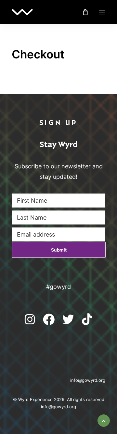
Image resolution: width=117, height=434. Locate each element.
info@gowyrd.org (58, 406)
